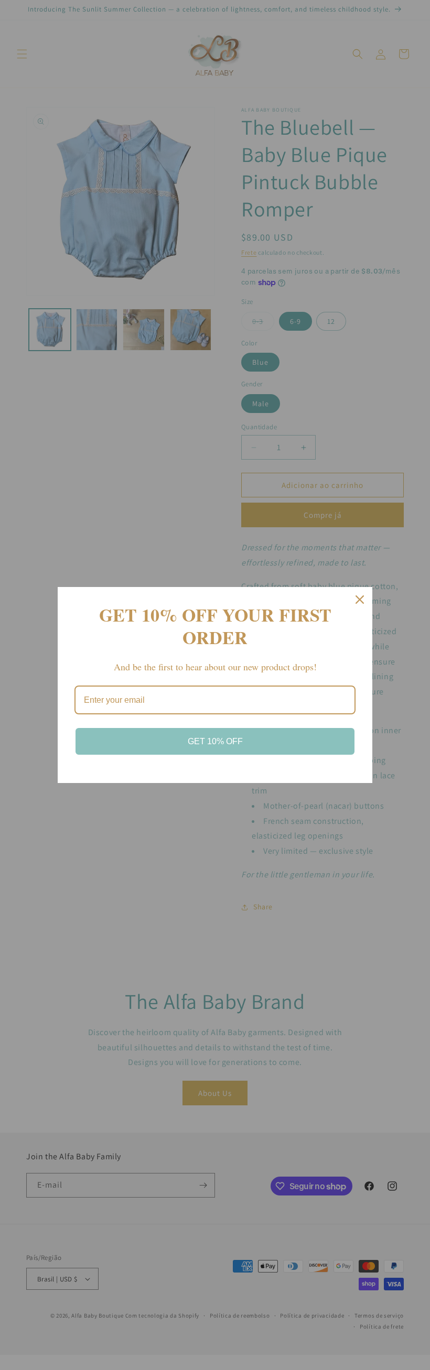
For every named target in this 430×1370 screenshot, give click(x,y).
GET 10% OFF (215, 741)
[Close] (359, 599)
